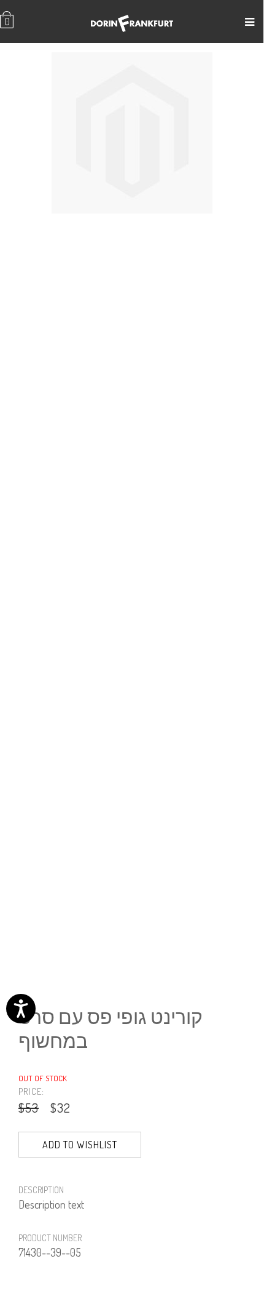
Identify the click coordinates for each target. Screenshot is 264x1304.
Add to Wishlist (79, 1144)
